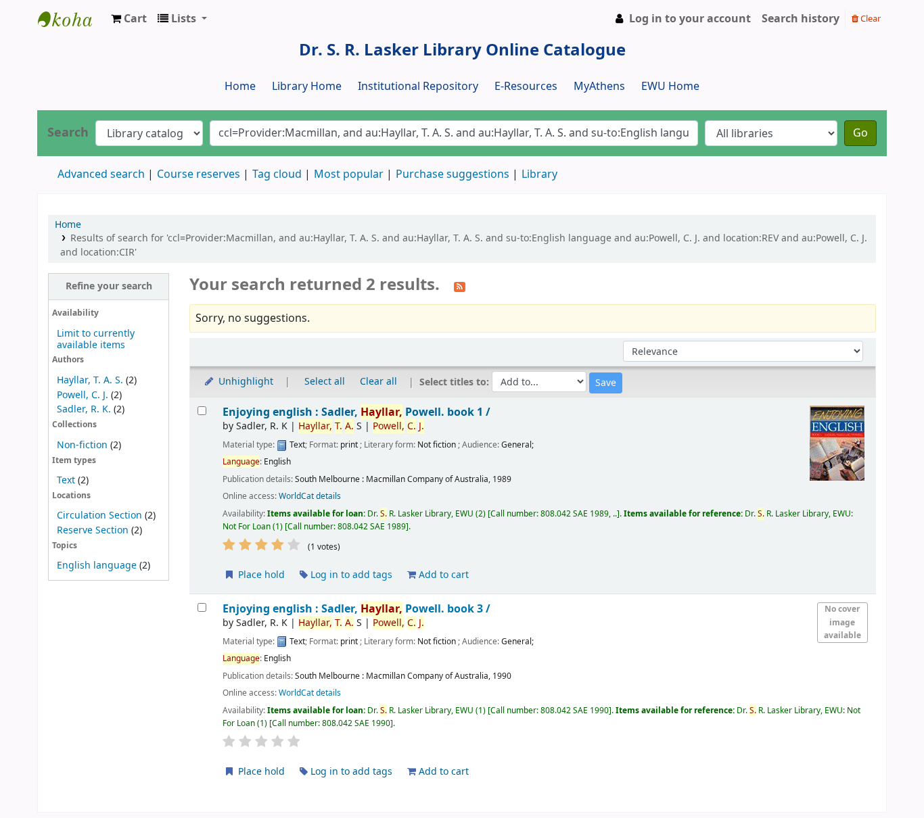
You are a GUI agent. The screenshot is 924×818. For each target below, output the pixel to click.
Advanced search (101, 174)
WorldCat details (310, 496)
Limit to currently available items (96, 339)
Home (240, 86)
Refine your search (109, 286)
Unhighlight (244, 382)
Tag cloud (277, 174)
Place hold (260, 575)
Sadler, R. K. (84, 409)
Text (67, 480)
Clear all (378, 382)
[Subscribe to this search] (460, 286)
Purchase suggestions (452, 174)
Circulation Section (99, 515)
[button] (129, 18)
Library (539, 174)
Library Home (307, 86)
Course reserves (198, 174)
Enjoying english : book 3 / (356, 609)
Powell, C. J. (82, 395)
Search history (800, 19)
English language (97, 565)
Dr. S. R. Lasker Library (72, 18)
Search (68, 133)
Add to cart (442, 575)
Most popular (349, 174)
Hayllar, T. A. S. (90, 380)
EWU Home (670, 86)
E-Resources (525, 86)
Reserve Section (93, 530)
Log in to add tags (350, 575)
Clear (869, 18)
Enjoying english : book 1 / (356, 412)
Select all (324, 382)
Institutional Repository (418, 86)
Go (860, 133)
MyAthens (599, 86)
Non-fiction (82, 445)
